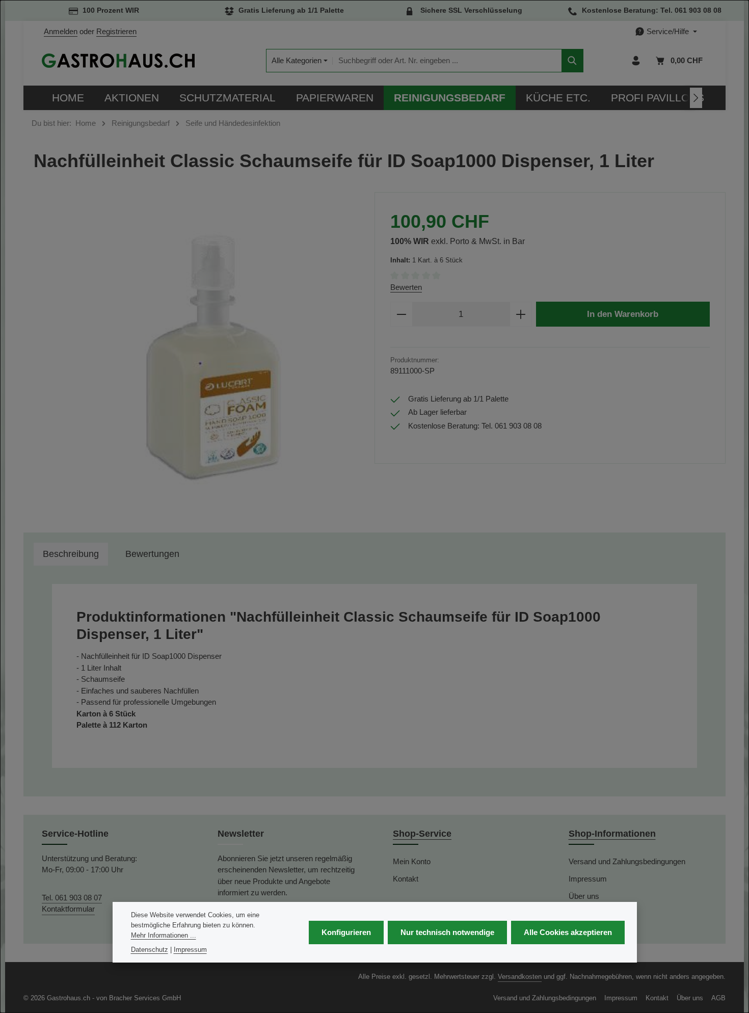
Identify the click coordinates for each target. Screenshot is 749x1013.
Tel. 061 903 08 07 (72, 897)
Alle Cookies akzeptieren (568, 931)
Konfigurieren (346, 931)
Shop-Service (422, 834)
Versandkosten (520, 976)
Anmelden (60, 31)
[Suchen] (572, 61)
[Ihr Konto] (636, 61)
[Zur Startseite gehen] (118, 60)
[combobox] (447, 61)
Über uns (584, 896)
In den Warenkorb (622, 314)
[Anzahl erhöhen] (521, 314)
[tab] (71, 554)
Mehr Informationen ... (163, 935)
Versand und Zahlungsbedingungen (627, 861)
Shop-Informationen (612, 834)
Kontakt (405, 878)
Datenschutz (149, 949)
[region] (198, 357)
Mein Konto (412, 861)
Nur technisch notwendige (447, 931)
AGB (718, 998)
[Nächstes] (696, 98)
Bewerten (406, 287)
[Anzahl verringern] (401, 314)
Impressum (588, 878)
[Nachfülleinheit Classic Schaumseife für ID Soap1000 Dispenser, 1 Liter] (199, 357)
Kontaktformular (68, 908)
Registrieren (116, 31)
